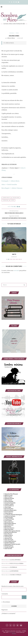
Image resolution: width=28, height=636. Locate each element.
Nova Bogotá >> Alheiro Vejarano (12, 188)
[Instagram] (13, 2)
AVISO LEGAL (12, 632)
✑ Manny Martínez (7, 522)
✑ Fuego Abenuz (7, 513)
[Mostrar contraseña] (24, 597)
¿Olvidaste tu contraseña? (8, 614)
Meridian (14, 634)
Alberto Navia (11, 38)
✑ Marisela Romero (8, 528)
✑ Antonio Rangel (7, 501)
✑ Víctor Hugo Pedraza (9, 541)
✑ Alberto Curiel (7, 495)
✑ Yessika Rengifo (8, 547)
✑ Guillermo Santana (8, 516)
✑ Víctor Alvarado (7, 539)
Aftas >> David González (9, 185)
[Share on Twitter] (12, 207)
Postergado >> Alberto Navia (11, 181)
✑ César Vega (6, 507)
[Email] (18, 2)
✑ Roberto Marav (7, 535)
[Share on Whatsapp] (15, 207)
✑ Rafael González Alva (9, 532)
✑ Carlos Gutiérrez (8, 505)
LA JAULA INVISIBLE (15, 560)
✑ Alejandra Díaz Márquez (10, 494)
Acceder (14, 606)
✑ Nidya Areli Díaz (7, 529)
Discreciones (16, 197)
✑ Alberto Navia (7, 497)
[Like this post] (9, 207)
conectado (16, 271)
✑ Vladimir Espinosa (8, 542)
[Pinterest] (16, 2)
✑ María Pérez (6, 526)
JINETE (14, 254)
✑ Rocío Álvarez (7, 533)
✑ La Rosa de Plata (8, 519)
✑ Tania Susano (7, 536)
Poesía (12, 200)
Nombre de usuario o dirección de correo (12, 586)
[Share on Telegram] (17, 207)
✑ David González (7, 508)
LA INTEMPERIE (14, 571)
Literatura (5, 200)
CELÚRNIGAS (13, 567)
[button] (3, 243)
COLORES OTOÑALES (15, 575)
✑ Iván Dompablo (7, 517)
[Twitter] (11, 2)
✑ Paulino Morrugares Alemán (11, 531)
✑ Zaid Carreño (7, 548)
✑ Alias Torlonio (7, 500)
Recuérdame (6, 602)
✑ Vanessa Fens (7, 538)
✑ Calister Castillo (8, 504)
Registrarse (5, 610)
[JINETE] (14, 239)
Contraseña (5, 594)
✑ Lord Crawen (7, 520)
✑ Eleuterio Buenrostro (9, 510)
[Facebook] (9, 2)
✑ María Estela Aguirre (9, 523)
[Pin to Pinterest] (14, 207)
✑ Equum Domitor (7, 511)
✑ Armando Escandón (8, 503)
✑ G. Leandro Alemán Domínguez (12, 514)
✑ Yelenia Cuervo (7, 545)
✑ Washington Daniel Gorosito (11, 544)
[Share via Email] (19, 207)
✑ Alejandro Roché (8, 498)
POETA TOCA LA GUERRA (16, 564)
